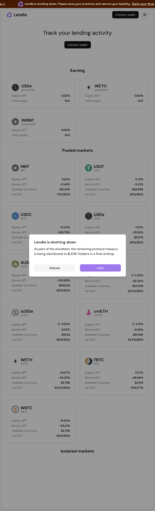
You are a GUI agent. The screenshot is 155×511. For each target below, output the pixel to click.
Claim (100, 268)
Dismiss (54, 268)
